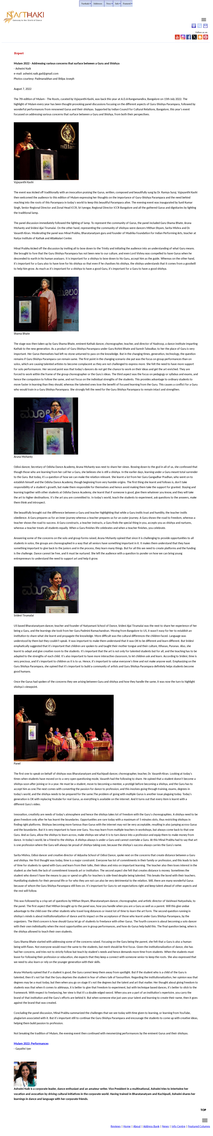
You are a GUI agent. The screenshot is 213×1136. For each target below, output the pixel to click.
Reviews (116, 1126)
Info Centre (178, 1126)
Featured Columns (199, 1126)
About (137, 1126)
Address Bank (151, 1126)
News (165, 1126)
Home (127, 1126)
